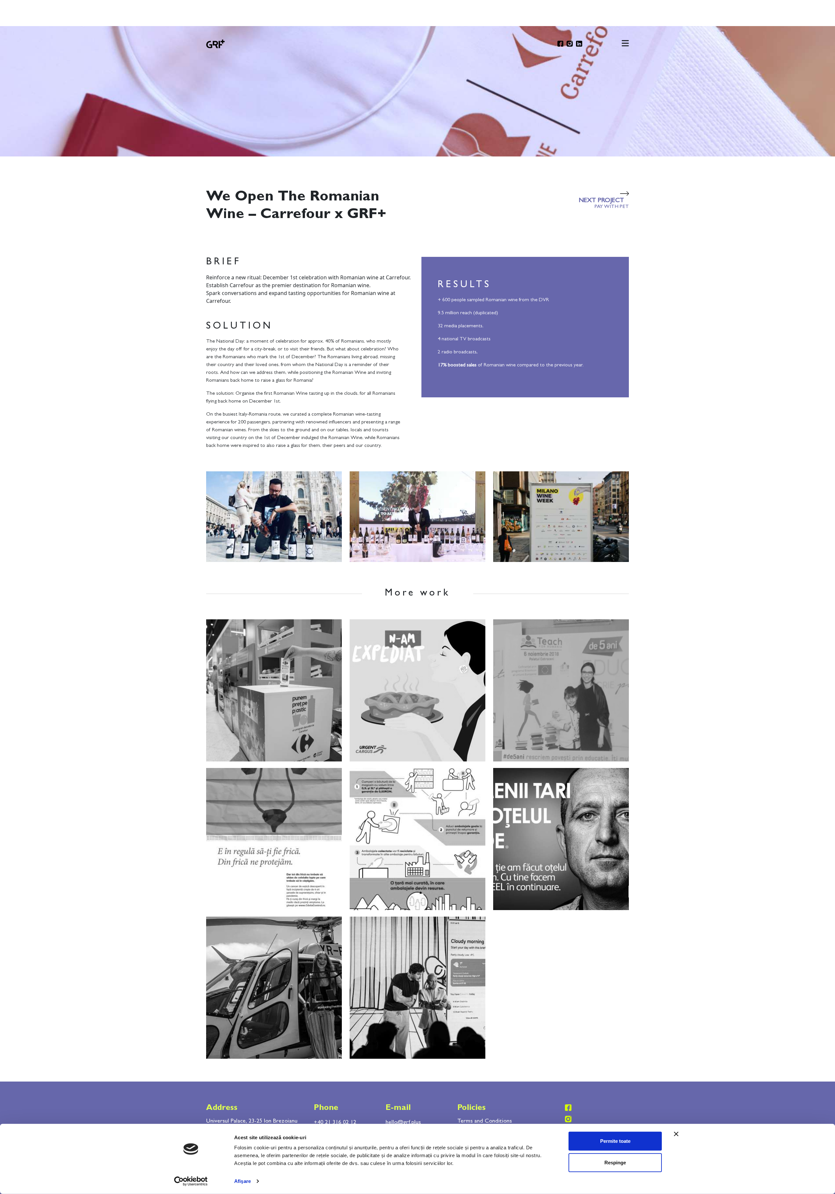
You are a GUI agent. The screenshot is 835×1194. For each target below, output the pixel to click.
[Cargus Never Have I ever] (417, 689)
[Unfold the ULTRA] (274, 987)
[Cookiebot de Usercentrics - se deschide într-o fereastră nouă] (191, 1181)
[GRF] (215, 43)
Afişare (242, 1181)
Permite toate (615, 1141)
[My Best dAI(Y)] (417, 987)
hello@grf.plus (403, 1123)
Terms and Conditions (484, 1122)
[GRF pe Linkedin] (579, 44)
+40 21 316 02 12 (335, 1123)
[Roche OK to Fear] (274, 838)
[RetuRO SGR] (417, 838)
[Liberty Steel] (561, 838)
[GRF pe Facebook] (560, 44)
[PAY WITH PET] (274, 689)
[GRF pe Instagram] (570, 44)
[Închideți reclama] (676, 1134)
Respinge (615, 1162)
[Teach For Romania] (561, 689)
